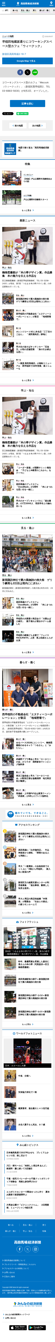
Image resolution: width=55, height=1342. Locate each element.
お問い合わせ (9, 1272)
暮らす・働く (44, 10)
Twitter (27, 1249)
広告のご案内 (9, 1276)
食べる (15, 10)
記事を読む (27, 103)
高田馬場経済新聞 (27, 4)
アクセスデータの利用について (16, 1268)
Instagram (35, 1249)
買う (34, 10)
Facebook (20, 1249)
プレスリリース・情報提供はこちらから (20, 1264)
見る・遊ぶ (25, 10)
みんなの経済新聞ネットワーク (27, 1304)
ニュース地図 (8, 36)
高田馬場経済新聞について (14, 1260)
